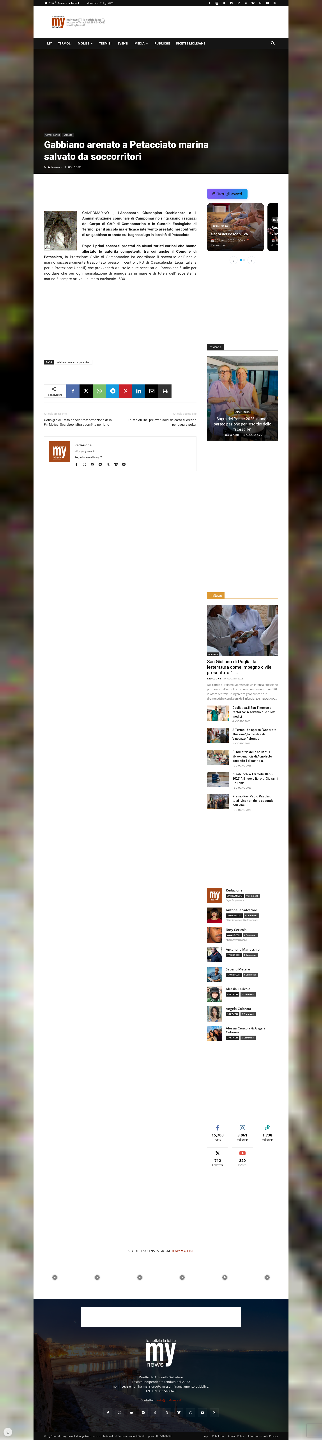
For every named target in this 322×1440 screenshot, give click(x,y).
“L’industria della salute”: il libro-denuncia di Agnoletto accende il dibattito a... (252, 756)
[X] (245, 3)
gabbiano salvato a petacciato (73, 362)
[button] (272, 44)
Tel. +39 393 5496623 (161, 1391)
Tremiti (105, 43)
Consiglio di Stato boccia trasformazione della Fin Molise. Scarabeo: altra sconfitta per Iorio (78, 422)
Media (139, 43)
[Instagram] (217, 3)
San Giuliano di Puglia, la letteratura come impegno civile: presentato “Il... (239, 667)
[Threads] (274, 3)
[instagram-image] (55, 1277)
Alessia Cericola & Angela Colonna (245, 1030)
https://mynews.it (84, 451)
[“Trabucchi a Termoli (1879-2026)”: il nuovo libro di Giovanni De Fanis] (218, 779)
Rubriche (162, 43)
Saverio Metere (238, 969)
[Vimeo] (253, 3)
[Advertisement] (198, 22)
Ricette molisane (190, 43)
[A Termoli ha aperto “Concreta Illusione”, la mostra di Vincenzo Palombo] (218, 735)
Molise (83, 43)
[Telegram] (231, 3)
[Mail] (224, 3)
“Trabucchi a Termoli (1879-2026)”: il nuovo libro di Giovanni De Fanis (255, 778)
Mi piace (217, 1125)
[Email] (151, 391)
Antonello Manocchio (243, 949)
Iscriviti (242, 1150)
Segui (242, 1125)
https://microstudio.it (236, 939)
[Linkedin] (138, 391)
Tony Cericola (236, 930)
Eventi (123, 43)
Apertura (242, 406)
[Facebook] (209, 3)
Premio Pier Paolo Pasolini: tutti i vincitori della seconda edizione (253, 801)
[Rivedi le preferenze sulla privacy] (8, 1432)
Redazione (54, 167)
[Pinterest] (125, 391)
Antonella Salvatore (241, 910)
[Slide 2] (244, 260)
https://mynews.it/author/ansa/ (242, 920)
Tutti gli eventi (229, 193)
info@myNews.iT (169, 1400)
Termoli (65, 43)
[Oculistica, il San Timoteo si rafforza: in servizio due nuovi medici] (218, 713)
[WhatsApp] (260, 3)
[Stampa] (165, 391)
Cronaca (68, 134)
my (49, 43)
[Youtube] (267, 3)
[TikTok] (238, 3)
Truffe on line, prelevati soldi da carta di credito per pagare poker (162, 422)
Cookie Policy (236, 1436)
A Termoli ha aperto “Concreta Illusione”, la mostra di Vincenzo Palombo (254, 734)
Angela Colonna (238, 1009)
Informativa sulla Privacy (263, 1436)
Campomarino (52, 134)
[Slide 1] (241, 260)
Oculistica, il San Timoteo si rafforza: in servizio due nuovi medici (253, 712)
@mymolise (183, 1251)
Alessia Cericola (238, 989)
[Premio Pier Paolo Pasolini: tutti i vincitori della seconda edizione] (218, 801)
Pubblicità (218, 1436)
